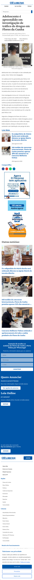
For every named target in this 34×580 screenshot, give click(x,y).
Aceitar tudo (17, 566)
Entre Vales (5, 526)
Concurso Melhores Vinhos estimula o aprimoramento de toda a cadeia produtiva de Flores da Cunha (17, 333)
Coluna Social (6, 524)
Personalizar (17, 571)
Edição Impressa (7, 472)
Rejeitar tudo (17, 576)
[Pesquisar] (31, 11)
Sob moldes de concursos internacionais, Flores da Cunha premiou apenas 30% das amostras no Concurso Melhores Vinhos (17, 301)
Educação (5, 496)
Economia (5, 493)
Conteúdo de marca (8, 532)
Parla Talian (6, 521)
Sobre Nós (5, 466)
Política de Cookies (25, 562)
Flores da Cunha (7, 482)
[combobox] (16, 11)
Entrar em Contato (7, 469)
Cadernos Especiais (8, 491)
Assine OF (5, 474)
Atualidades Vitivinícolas (9, 512)
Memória (5, 518)
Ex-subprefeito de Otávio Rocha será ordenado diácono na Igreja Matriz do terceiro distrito (17, 270)
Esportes (5, 499)
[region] (17, 564)
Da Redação (6, 538)
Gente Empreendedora (8, 515)
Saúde (4, 502)
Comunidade (6, 505)
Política (5, 488)
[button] (3, 168)
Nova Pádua (6, 485)
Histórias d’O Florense (8, 535)
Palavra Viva (6, 529)
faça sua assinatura (6, 447)
